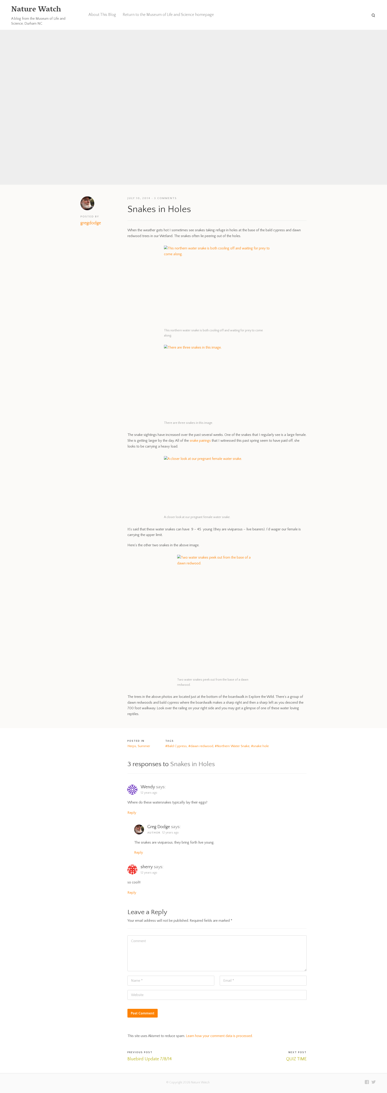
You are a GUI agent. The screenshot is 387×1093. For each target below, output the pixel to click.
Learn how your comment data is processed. (219, 1036)
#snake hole (260, 746)
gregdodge (90, 223)
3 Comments (165, 198)
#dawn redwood (200, 746)
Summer (144, 746)
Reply (131, 813)
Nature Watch (36, 10)
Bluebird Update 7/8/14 (149, 1059)
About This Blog (102, 15)
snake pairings (200, 441)
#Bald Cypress (176, 746)
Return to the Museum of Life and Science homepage (168, 15)
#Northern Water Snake (232, 746)
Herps (131, 746)
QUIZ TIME (296, 1059)
